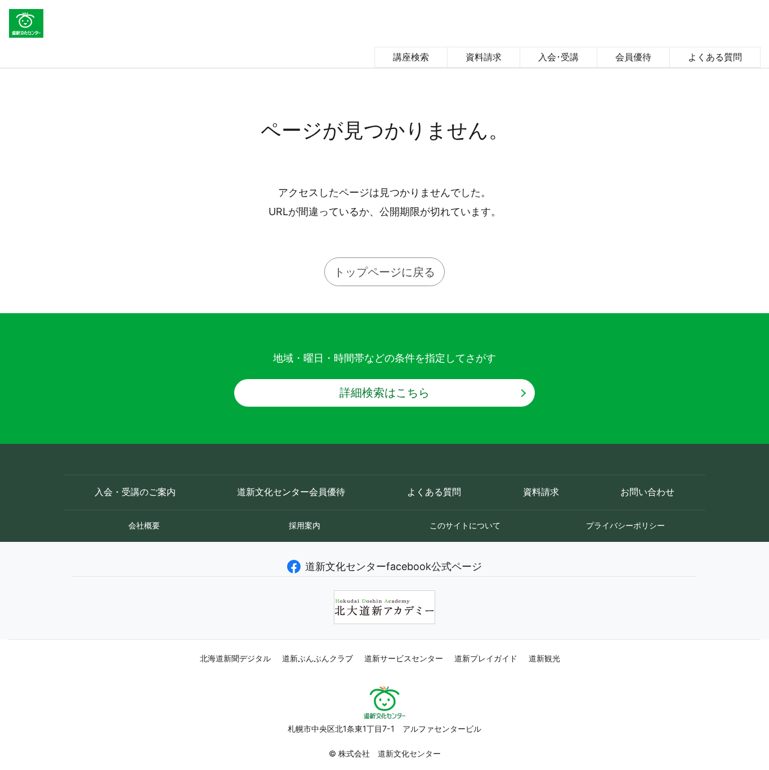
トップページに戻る (384, 272)
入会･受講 (558, 57)
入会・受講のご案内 (135, 492)
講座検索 (411, 57)
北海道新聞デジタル (235, 658)
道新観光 (544, 658)
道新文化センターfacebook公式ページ (393, 566)
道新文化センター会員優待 (291, 492)
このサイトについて (465, 525)
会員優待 (633, 57)
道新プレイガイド (485, 658)
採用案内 (304, 525)
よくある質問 (715, 57)
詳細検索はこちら (384, 392)
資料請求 (484, 57)
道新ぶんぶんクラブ (317, 658)
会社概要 (144, 525)
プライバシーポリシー (625, 525)
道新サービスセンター (403, 658)
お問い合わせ (647, 492)
